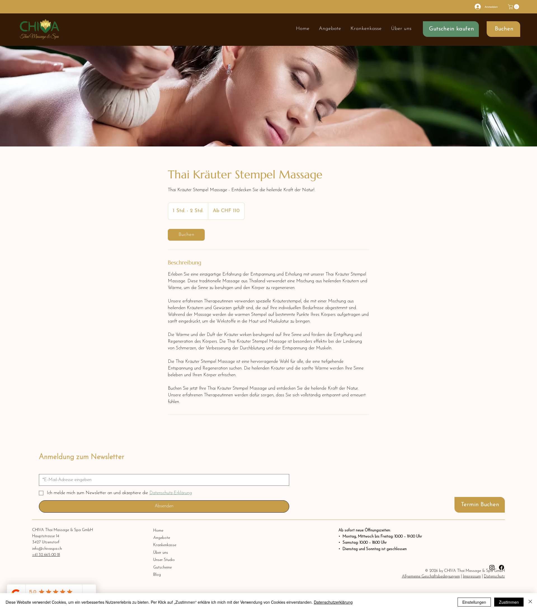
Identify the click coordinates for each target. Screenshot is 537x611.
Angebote (161, 538)
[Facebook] (501, 567)
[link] (186, 235)
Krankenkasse (164, 545)
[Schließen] (530, 602)
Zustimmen (509, 602)
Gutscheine (162, 567)
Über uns (160, 553)
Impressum (472, 576)
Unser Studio (164, 560)
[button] (514, 6)
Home (158, 531)
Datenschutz (494, 576)
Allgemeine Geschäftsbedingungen (431, 576)
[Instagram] (492, 567)
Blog (157, 575)
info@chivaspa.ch (47, 549)
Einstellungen (474, 602)
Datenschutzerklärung (333, 602)
